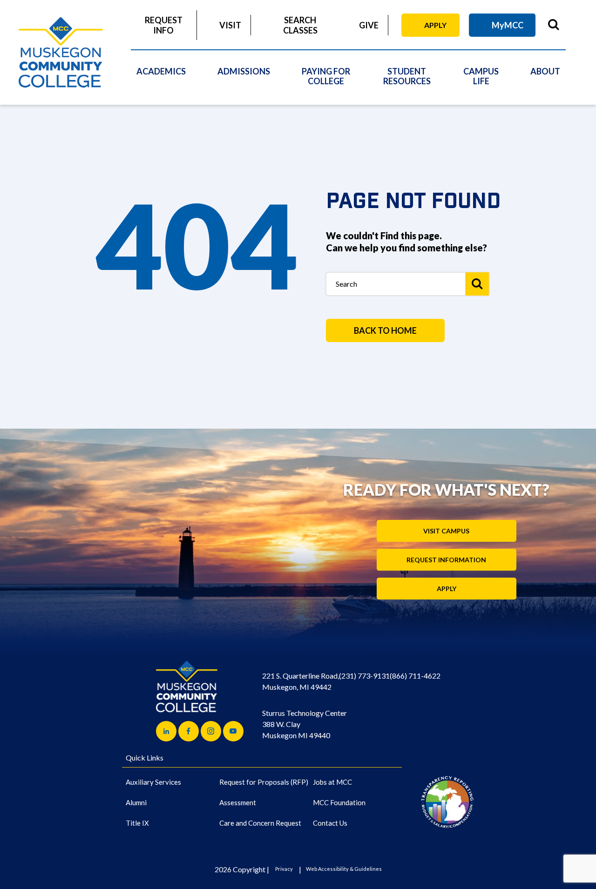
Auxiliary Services (153, 782)
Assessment (237, 802)
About (545, 71)
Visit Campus (446, 531)
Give (369, 25)
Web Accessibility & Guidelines (344, 869)
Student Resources (407, 76)
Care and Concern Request (260, 823)
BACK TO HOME (385, 330)
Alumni (136, 802)
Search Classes (300, 25)
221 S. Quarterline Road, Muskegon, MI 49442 (300, 681)
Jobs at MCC (332, 782)
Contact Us (330, 823)
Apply (435, 24)
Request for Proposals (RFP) (263, 782)
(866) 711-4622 (415, 675)
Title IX (137, 823)
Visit (230, 25)
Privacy (284, 869)
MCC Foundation (339, 802)
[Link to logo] (447, 801)
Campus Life (481, 76)
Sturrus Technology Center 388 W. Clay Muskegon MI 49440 (304, 724)
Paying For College (326, 76)
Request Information (446, 560)
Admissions (243, 71)
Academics (161, 71)
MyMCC (507, 25)
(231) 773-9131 (364, 675)
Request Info (164, 25)
